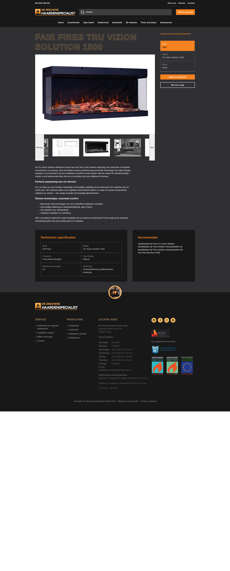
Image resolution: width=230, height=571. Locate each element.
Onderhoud (103, 22)
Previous (39, 148)
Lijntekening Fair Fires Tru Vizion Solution (156, 244)
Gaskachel (73, 330)
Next (152, 148)
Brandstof (117, 22)
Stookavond (166, 22)
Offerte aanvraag (44, 337)
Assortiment (73, 22)
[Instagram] (166, 320)
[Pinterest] (173, 320)
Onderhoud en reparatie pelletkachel (47, 327)
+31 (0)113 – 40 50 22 (108, 388)
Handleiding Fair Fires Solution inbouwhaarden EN (160, 250)
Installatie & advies (45, 333)
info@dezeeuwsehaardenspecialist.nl (114, 370)
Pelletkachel (74, 338)
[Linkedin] (153, 320)
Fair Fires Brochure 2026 (149, 253)
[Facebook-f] (160, 320)
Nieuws (181, 3)
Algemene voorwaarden (127, 401)
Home (61, 22)
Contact (191, 3)
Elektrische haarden (78, 334)
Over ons (172, 3)
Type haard (88, 22)
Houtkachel (74, 326)
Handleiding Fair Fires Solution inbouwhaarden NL (160, 247)
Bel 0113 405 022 (42, 3)
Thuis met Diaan (149, 22)
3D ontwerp (131, 22)
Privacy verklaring (148, 401)
